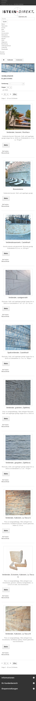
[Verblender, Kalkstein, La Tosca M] (18, 618)
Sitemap (2, 54)
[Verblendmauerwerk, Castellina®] (18, 227)
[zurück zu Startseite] (4, 60)
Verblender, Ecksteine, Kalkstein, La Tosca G (18, 576)
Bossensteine (18, 189)
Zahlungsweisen (6, 45)
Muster (4, 38)
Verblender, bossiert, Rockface (18, 132)
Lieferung (4, 47)
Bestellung (5, 44)
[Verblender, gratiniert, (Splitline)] (18, 392)
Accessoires (5, 33)
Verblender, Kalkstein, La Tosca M (18, 634)
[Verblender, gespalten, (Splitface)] (18, 447)
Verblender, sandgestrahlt (18, 298)
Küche (3, 27)
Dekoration (5, 35)
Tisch (3, 31)
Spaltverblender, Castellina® (18, 353)
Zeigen (4, 87)
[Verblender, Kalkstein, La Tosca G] (18, 502)
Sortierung (5, 83)
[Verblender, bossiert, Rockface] (18, 117)
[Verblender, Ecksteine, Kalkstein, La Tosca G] (18, 559)
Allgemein (4, 42)
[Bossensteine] (18, 174)
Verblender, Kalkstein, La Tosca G (18, 518)
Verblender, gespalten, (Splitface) (18, 463)
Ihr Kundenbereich (10, 683)
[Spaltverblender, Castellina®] (18, 337)
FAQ (3, 40)
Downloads (5, 49)
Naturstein (4, 26)
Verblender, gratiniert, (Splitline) (18, 408)
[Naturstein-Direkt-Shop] (18, 12)
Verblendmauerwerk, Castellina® (18, 242)
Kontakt (4, 2)
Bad (3, 29)
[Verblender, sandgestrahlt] (18, 282)
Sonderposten (6, 36)
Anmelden (4, 1)
